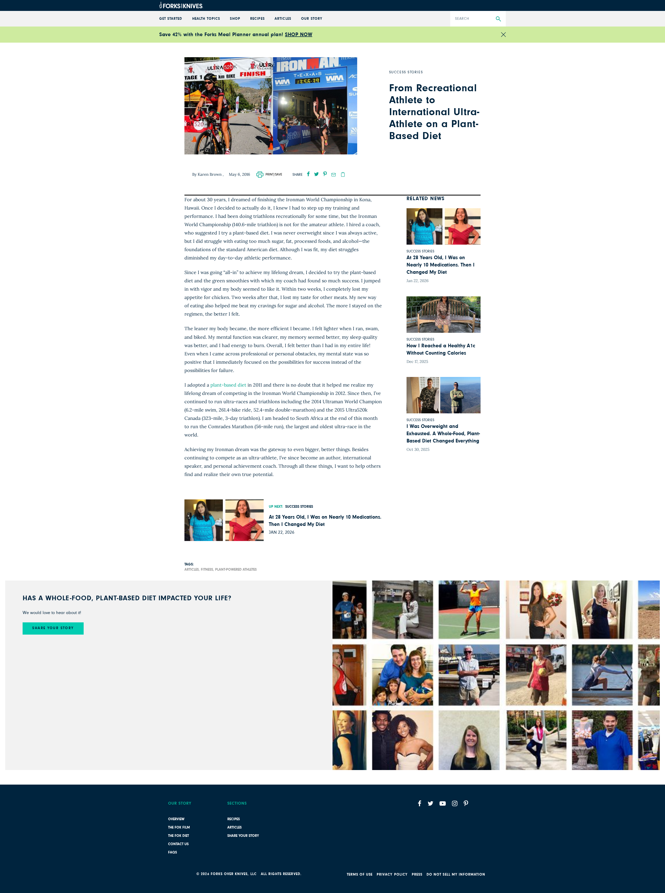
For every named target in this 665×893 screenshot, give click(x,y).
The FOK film (179, 827)
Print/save (273, 174)
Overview (176, 819)
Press (417, 874)
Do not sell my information (456, 874)
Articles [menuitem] (283, 19)
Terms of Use (360, 874)
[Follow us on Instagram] (454, 803)
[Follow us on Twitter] (430, 803)
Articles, (192, 569)
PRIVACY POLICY (392, 874)
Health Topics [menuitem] (206, 19)
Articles (234, 827)
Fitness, (207, 569)
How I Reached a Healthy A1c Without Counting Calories (441, 349)
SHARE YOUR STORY (53, 628)
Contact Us (178, 844)
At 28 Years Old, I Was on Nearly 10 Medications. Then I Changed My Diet (325, 520)
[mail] (333, 174)
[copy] (342, 174)
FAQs (172, 852)
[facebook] (308, 174)
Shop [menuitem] (235, 19)
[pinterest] (325, 174)
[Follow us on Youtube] (443, 803)
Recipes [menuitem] (257, 19)
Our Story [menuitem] (311, 19)
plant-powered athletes (236, 569)
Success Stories (299, 507)
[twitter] (316, 174)
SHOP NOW (298, 34)
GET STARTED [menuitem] (170, 19)
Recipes (233, 819)
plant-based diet (228, 385)
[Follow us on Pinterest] (466, 803)
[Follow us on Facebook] (419, 803)
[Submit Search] (498, 19)
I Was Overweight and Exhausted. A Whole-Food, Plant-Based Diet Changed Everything (443, 434)
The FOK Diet (178, 836)
